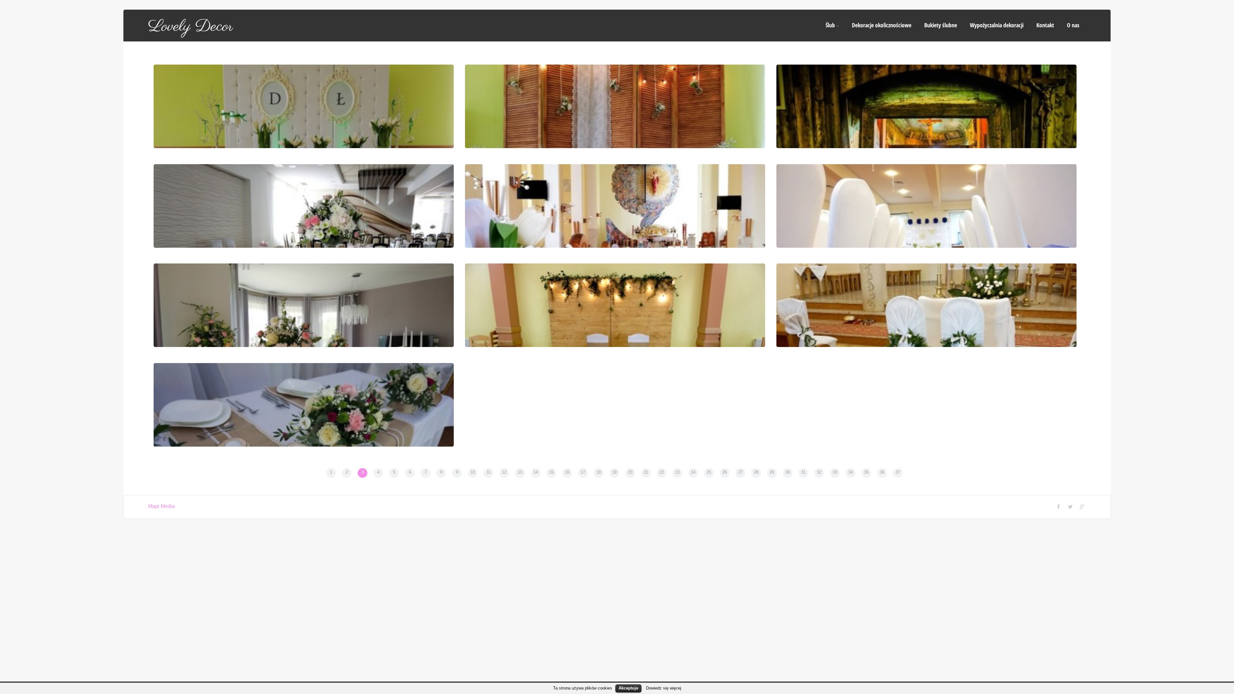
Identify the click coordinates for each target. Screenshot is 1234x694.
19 (614, 472)
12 (504, 472)
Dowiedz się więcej (663, 688)
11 (489, 472)
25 (709, 472)
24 (693, 472)
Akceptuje (628, 688)
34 (850, 472)
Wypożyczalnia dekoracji (997, 25)
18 (598, 472)
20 (630, 472)
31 (803, 472)
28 (756, 472)
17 (583, 472)
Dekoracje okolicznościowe (881, 25)
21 (646, 472)
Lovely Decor (190, 27)
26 (724, 472)
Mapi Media (161, 506)
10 (472, 472)
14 (535, 472)
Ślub (830, 25)
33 (835, 472)
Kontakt (1045, 25)
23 (677, 472)
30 (787, 472)
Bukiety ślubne (940, 25)
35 (866, 472)
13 (520, 472)
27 (740, 472)
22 (661, 472)
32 (819, 472)
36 (882, 472)
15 (551, 472)
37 (898, 472)
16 (567, 472)
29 (772, 472)
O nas (1073, 25)
